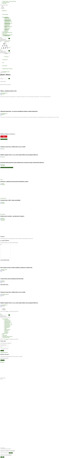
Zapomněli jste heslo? (4, 352)
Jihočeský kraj (6, 18)
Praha (5, 26)
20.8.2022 (3, 114)
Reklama (3, 309)
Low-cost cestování (5, 2)
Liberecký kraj (6, 323)
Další (4, 165)
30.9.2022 (3, 203)
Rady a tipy (4, 3)
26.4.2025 (3, 93)
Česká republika (5, 14)
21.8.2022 (3, 164)
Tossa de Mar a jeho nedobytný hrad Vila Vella (11, 278)
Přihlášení (2, 362)
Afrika (1, 179)
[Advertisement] (34, 64)
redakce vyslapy (4, 269)
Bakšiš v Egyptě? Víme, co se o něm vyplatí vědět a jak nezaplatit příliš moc (19, 154)
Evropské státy (5, 31)
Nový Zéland (2, 214)
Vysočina (6, 53)
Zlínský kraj (6, 56)
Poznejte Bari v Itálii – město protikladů (10, 200)
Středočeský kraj (7, 27)
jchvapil (2, 280)
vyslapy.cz (7, 311)
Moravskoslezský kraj (8, 32)
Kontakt (3, 308)
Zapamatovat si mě (5, 348)
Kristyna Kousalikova (5, 294)
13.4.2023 (3, 281)
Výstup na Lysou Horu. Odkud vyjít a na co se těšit (12, 146)
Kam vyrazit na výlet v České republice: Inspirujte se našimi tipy (16, 267)
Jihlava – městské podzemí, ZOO (8, 90)
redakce (2, 183)
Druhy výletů (4, 33)
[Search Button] (9, 38)
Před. (2, 165)
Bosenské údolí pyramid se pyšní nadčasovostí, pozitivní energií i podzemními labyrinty (22, 162)
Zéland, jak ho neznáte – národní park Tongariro (12, 216)
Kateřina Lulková (4, 113)
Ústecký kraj (6, 28)
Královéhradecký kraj (8, 26)
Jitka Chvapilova (4, 92)
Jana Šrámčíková (4, 304)
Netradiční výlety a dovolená (7, 34)
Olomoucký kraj (7, 23)
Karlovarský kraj (7, 20)
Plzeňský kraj (6, 41)
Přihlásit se (5, 10)
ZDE (17, 242)
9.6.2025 (2, 148)
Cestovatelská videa (5, 71)
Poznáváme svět (3, 198)
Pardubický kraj (7, 24)
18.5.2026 (3, 156)
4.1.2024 (2, 270)
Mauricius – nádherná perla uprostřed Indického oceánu (14, 181)
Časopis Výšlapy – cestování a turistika (9, 1)
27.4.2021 (3, 219)
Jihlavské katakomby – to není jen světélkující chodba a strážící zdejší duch (19, 111)
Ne (11, 452)
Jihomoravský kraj (7, 19)
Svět (3, 62)
